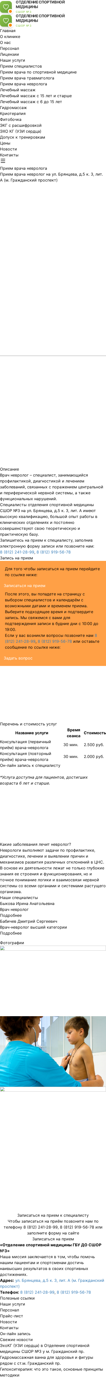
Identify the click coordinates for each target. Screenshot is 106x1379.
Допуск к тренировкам (22, 137)
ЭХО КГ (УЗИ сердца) (20, 131)
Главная (8, 30)
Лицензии (9, 54)
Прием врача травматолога (27, 77)
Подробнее (11, 915)
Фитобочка (10, 119)
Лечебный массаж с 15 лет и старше (36, 95)
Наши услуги (12, 60)
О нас (5, 42)
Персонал (9, 48)
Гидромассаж (13, 107)
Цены (5, 143)
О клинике (10, 36)
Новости (8, 149)
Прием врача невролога (23, 83)
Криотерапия (13, 113)
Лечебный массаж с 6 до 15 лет (31, 101)
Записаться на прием (24, 585)
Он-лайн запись (15, 1333)
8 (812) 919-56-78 (53, 552)
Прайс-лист (11, 1315)
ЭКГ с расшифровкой (21, 125)
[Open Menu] (3, 161)
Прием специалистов (21, 66)
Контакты (9, 154)
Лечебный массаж (17, 89)
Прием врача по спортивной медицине (38, 72)
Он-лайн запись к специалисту (30, 765)
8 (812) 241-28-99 (17, 552)
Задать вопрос (18, 658)
